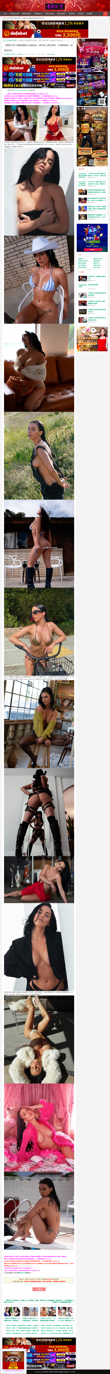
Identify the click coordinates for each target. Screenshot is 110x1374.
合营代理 (51, 1372)
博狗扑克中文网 (22, 1273)
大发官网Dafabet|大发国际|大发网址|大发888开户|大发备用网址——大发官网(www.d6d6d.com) (31, 103)
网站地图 (65, 1372)
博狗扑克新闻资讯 (82, 265)
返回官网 (80, 14)
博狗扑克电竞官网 (82, 267)
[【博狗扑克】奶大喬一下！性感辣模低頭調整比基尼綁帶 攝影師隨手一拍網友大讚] (48, 1311)
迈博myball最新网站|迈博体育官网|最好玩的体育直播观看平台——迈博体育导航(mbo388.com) (27, 1259)
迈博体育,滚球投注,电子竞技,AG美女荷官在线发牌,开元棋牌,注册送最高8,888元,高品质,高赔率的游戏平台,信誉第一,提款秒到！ (35, 1256)
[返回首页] (4, 40)
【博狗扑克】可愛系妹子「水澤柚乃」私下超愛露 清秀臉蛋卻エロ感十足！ (21, 1301)
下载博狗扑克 (38, 14)
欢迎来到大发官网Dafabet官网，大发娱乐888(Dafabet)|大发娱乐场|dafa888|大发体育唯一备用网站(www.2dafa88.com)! (38, 98)
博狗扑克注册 (14, 14)
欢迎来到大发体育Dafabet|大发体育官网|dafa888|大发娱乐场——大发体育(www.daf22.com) (30, 100)
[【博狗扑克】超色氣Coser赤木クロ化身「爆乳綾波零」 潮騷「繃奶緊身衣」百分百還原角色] (66, 1311)
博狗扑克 (20, 54)
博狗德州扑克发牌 (11, 40)
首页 (5, 14)
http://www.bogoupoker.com (21, 90)
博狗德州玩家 (97, 261)
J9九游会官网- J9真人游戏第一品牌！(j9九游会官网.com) (18, 1268)
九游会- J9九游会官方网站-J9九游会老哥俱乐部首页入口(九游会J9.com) (27, 94)
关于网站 (46, 1372)
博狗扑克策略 (97, 267)
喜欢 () (40, 1289)
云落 (74, 1372)
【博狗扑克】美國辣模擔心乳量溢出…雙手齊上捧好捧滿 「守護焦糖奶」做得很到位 (44, 1281)
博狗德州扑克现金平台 (83, 261)
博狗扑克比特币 (97, 265)
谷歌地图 (61, 1372)
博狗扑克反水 (97, 263)
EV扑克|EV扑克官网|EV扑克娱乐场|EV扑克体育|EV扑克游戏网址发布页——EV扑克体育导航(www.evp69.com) (32, 1261)
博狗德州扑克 (81, 259)
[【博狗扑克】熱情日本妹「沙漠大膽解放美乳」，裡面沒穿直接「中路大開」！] (30, 1311)
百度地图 (56, 1372)
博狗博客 (89, 14)
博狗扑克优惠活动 (82, 263)
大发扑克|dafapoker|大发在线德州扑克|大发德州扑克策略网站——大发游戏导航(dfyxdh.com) (31, 96)
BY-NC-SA (49, 1279)
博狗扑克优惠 (26, 14)
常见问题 (71, 14)
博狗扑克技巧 (61, 14)
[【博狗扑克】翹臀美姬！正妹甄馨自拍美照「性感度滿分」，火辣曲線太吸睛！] (12, 1311)
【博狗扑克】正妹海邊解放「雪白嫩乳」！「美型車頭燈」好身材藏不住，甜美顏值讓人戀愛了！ (56, 1301)
